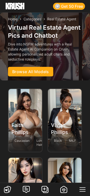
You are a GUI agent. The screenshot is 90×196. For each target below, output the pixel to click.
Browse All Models (30, 71)
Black (58, 140)
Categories (32, 19)
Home (13, 19)
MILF (72, 140)
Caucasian (22, 140)
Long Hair (40, 142)
